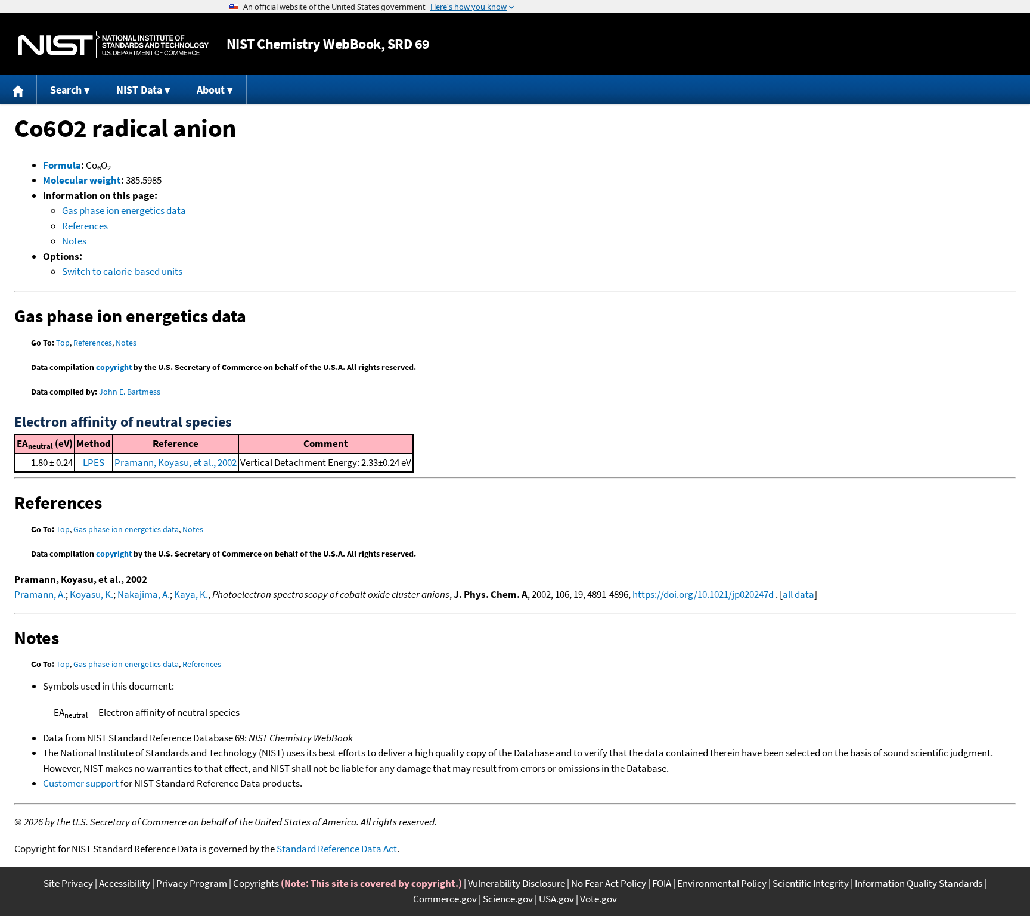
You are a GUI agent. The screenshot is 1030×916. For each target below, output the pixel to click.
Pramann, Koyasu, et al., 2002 (175, 462)
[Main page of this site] (18, 89)
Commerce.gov (445, 898)
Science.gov (508, 898)
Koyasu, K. (91, 594)
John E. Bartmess (129, 391)
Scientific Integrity (810, 883)
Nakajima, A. (143, 594)
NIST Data (139, 90)
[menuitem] (18, 89)
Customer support (81, 783)
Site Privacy (68, 883)
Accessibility (124, 883)
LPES (93, 462)
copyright (114, 367)
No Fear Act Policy (608, 883)
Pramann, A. (40, 594)
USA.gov (556, 898)
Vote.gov (598, 898)
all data (798, 594)
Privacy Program (191, 883)
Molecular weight (82, 180)
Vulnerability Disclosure (516, 883)
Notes (74, 240)
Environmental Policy (722, 883)
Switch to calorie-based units (122, 271)
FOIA (661, 883)
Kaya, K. (191, 594)
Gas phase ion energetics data (124, 210)
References (85, 225)
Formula (62, 165)
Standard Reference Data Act (337, 848)
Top (63, 342)
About (211, 90)
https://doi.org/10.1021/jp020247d (703, 594)
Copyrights (256, 883)
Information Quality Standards (918, 883)
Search (66, 90)
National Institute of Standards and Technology (113, 44)
